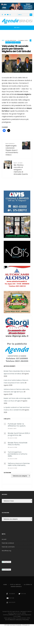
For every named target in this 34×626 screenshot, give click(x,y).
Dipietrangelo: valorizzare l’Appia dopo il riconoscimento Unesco (12, 149)
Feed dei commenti (8, 547)
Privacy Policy (7, 561)
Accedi (4, 539)
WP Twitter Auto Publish (10, 625)
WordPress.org (6, 551)
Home (5, 584)
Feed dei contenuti (8, 543)
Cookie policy (19, 619)
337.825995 (11, 614)
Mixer (13, 42)
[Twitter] (5, 14)
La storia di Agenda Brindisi (21, 585)
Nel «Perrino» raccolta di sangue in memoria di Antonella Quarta (21, 168)
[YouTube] (8, 14)
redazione (13, 40)
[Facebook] (3, 14)
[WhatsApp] (10, 14)
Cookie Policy (7, 569)
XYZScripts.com (26, 625)
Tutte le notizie (15, 584)
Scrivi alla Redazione (10, 619)
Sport (18, 42)
